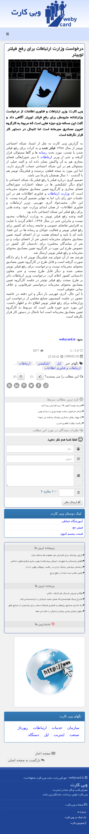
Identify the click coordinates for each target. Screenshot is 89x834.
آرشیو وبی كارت (78, 823)
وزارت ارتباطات (59, 193)
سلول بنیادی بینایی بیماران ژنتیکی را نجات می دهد (59, 611)
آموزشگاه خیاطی (72, 521)
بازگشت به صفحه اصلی (24, 760)
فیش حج (77, 527)
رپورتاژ (23, 728)
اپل (59, 363)
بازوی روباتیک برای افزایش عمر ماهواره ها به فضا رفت (57, 555)
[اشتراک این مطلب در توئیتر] (31, 385)
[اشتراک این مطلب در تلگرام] (46, 385)
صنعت (74, 735)
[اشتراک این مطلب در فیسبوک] (38, 385)
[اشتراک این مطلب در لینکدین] (16, 385)
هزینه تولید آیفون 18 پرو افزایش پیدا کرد (61, 405)
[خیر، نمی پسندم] (21, 376)
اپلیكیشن (44, 363)
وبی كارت (26, 12)
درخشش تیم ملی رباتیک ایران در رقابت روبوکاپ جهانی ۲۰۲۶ (54, 567)
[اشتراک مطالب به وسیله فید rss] (9, 385)
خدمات (57, 728)
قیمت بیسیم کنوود (71, 533)
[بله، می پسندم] (40, 376)
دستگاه (33, 735)
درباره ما (82, 811)
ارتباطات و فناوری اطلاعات (62, 368)
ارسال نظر (71, 502)
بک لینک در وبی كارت (75, 817)
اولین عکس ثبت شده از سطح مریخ (66, 573)
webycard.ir (67, 339)
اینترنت (59, 735)
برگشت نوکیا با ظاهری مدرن (69, 423)
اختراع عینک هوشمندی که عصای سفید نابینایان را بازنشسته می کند (51, 599)
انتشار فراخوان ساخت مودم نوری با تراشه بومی (60, 411)
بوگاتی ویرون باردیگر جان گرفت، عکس (65, 593)
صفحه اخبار (43, 753)
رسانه (43, 152)
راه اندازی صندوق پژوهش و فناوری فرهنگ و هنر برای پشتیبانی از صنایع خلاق (45, 605)
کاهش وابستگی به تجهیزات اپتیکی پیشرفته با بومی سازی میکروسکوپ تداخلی (47, 561)
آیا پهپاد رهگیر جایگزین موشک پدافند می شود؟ (60, 417)
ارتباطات (46, 157)
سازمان (73, 728)
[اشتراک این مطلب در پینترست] (24, 385)
